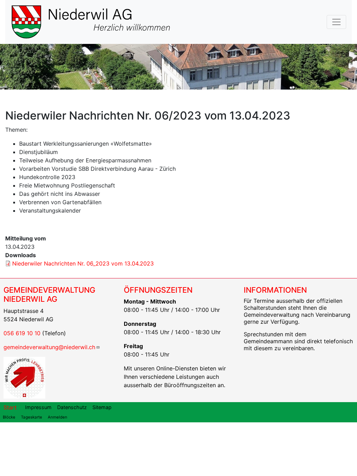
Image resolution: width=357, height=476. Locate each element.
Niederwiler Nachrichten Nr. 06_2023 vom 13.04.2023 (83, 263)
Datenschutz (72, 407)
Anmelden (57, 417)
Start (10, 407)
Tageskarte (31, 417)
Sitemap (102, 407)
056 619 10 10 (21, 333)
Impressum (38, 407)
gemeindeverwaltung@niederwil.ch (49, 347)
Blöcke (9, 417)
